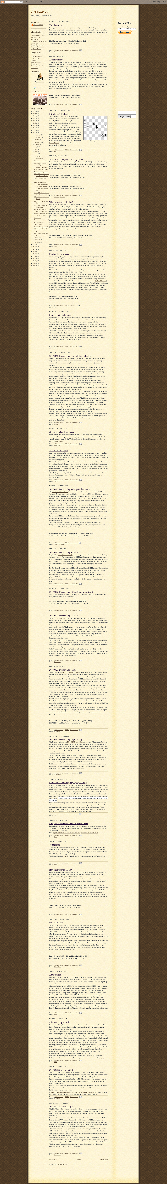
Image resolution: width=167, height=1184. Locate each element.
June (36, 149)
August (37, 144)
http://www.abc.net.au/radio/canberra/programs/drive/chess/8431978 (75, 833)
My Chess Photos (36, 49)
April (36, 154)
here (65, 856)
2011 (34, 256)
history (55, 307)
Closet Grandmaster (36, 56)
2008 (34, 263)
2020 (34, 125)
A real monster (38, 158)
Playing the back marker (41, 169)
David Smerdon (35, 58)
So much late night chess (41, 172)
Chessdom (34, 64)
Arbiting (56, 424)
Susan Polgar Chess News (38, 66)
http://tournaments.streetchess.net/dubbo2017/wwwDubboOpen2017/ (74, 1092)
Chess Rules (34, 68)
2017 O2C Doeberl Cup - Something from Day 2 (41, 194)
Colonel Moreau (100, 281)
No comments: (74, 50)
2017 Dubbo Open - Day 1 (61, 1106)
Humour (56, 864)
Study (55, 151)
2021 (34, 123)
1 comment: (73, 305)
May (36, 151)
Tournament (57, 348)
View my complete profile (38, 28)
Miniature (56, 51)
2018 (34, 130)
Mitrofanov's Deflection (41, 161)
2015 (34, 247)
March (37, 237)
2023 (34, 118)
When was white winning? (41, 167)
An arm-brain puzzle (40, 182)
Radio (55, 836)
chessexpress (40, 11)
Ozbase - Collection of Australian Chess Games (37, 46)
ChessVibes (34, 60)
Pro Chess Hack (38, 222)
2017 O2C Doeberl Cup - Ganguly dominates (41, 185)
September (38, 142)
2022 (34, 121)
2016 (34, 244)
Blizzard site (59, 441)
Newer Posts (53, 1159)
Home (79, 1159)
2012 (34, 254)
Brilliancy (56, 197)
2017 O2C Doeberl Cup (60, 492)
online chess (40, 82)
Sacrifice (62, 197)
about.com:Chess (35, 62)
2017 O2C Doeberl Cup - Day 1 (63, 669)
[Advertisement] (125, 72)
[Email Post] (80, 50)
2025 (34, 113)
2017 (34, 132)
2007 (34, 266)
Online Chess (57, 966)
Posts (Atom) (62, 1164)
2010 (34, 258)
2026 (34, 111)
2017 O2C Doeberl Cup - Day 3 (63, 552)
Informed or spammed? (41, 227)
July (36, 147)
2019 (34, 128)
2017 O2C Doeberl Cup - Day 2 (63, 615)
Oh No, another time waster (61, 432)
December (38, 135)
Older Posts (104, 1159)
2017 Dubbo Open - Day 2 (61, 1069)
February (37, 239)
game (55, 106)
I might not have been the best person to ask (41, 214)
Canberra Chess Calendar (38, 35)
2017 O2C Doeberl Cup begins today (41, 206)
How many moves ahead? (41, 220)
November (38, 137)
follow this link (54, 143)
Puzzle (56, 481)
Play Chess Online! (40, 92)
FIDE (55, 815)
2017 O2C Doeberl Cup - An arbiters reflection (41, 175)
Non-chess (57, 445)
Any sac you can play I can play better (40, 164)
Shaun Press (38, 25)
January (37, 242)
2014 (34, 249)
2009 (34, 261)
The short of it (38, 156)
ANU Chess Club (35, 37)
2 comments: (73, 542)
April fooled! (38, 224)
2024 (34, 116)
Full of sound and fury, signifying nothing (40, 210)
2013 (34, 251)
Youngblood (37, 218)
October (37, 139)
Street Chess (34, 39)
